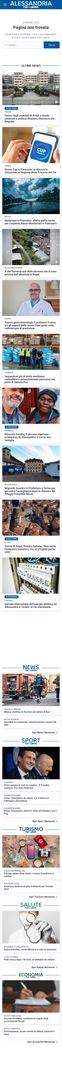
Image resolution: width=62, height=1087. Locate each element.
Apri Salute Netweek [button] (43, 967)
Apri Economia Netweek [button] (41, 1041)
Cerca (51, 45)
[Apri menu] (5, 4)
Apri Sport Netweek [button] (43, 821)
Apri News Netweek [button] (43, 732)
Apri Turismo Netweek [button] (42, 896)
